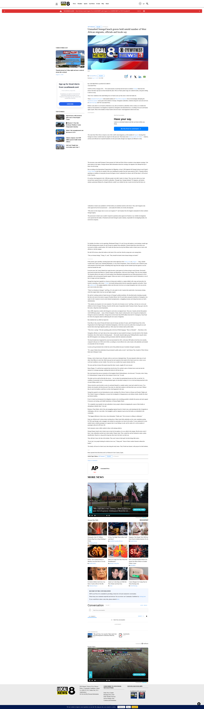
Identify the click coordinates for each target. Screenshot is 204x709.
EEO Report (83, 686)
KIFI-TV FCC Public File (88, 690)
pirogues (134, 261)
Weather (80, 3)
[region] (118, 624)
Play (103, 3)
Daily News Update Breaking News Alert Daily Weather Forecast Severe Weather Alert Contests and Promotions (110, 696)
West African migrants (120, 98)
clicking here (142, 596)
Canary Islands (91, 171)
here (118, 599)
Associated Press (93, 75)
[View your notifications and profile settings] (146, 616)
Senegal (135, 88)
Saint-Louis (127, 261)
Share (107, 3)
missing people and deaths (135, 136)
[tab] (92, 616)
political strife (93, 285)
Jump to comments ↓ (93, 460)
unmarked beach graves (97, 98)
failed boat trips (93, 102)
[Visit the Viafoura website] (144, 643)
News (74, 3)
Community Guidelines (89, 688)
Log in (141, 605)
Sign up (145, 605)
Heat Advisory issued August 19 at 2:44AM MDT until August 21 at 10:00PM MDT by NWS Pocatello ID (103, 11)
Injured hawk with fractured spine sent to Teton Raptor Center (74, 117)
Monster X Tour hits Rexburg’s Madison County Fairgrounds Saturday (73, 124)
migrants (136, 135)
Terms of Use (90, 686)
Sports (85, 3)
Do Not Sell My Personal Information (89, 694)
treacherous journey (93, 100)
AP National (101, 456)
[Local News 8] (65, 4)
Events (98, 3)
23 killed (106, 283)
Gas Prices (92, 3)
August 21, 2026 (59, 74)
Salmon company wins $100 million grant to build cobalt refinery (73, 139)
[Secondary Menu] (58, 3)
